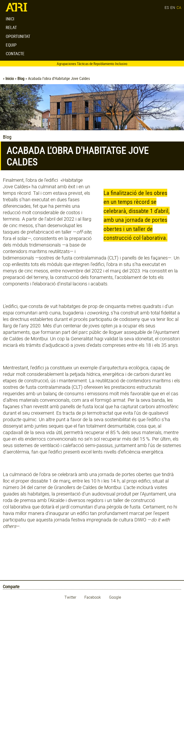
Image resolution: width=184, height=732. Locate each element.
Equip (11, 45)
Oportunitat (18, 36)
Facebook (93, 597)
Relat (11, 27)
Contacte (15, 53)
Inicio (10, 78)
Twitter (70, 597)
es (167, 7)
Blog (20, 78)
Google (115, 597)
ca (179, 7)
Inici (10, 19)
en (172, 7)
